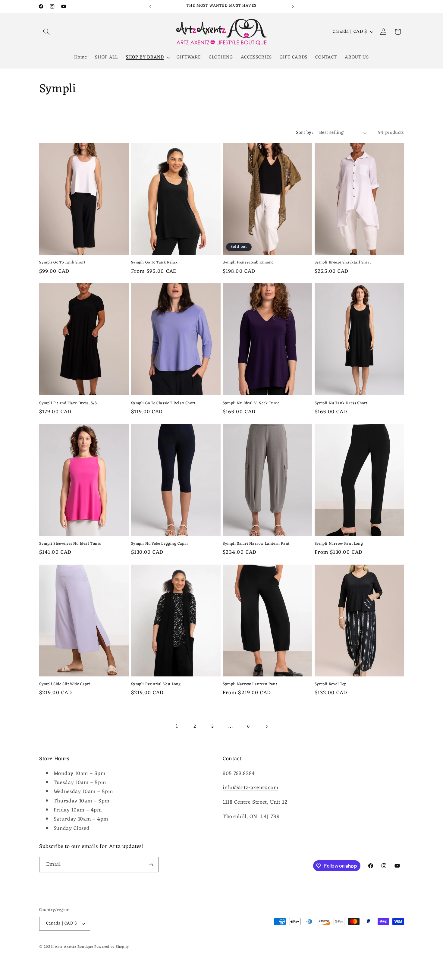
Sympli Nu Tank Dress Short (341, 403)
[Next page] (266, 726)
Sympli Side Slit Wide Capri (64, 684)
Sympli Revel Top (331, 684)
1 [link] (177, 726)
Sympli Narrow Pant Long (339, 544)
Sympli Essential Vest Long (156, 684)
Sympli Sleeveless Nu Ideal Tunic (70, 544)
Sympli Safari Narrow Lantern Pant (256, 544)
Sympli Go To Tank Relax (154, 262)
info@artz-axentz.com (250, 788)
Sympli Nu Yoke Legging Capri (159, 544)
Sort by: (304, 132)
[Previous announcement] (150, 6)
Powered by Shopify (111, 947)
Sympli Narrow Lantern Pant (250, 684)
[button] (46, 31)
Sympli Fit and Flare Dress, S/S (68, 403)
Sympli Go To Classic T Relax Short (163, 403)
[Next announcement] (293, 6)
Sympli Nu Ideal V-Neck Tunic (251, 403)
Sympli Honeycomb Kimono (248, 262)
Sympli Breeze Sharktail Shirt (343, 262)
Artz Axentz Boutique (74, 947)
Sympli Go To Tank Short (62, 262)
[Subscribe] (151, 865)
